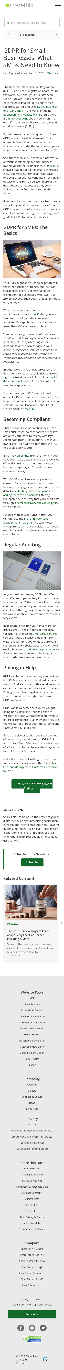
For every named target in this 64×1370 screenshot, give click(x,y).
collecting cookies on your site (34, 491)
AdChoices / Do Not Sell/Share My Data (32, 1130)
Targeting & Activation (32, 1174)
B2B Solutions (32, 1204)
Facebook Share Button (32, 1016)
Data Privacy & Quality (32, 1217)
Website (52, 73)
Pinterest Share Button (32, 1028)
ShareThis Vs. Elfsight (32, 1267)
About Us (32, 1084)
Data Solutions (32, 1168)
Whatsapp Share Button (32, 1022)
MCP (32, 998)
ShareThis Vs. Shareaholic (32, 1273)
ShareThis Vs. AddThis (32, 1254)
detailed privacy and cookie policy (37, 503)
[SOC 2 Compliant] (45, 1359)
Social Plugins (32, 1058)
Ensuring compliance (16, 455)
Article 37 (28, 409)
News (32, 1102)
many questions (18, 118)
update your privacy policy (42, 649)
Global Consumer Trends (32, 1229)
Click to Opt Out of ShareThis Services (32, 1136)
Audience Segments (32, 1192)
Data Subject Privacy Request (32, 1148)
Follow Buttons (32, 1034)
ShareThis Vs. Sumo (32, 1285)
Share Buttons (32, 1004)
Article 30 (34, 314)
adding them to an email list (20, 495)
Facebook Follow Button (32, 1046)
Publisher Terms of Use (32, 1142)
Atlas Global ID (32, 1223)
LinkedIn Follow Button (32, 1052)
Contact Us (32, 1108)
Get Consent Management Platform (34, 786)
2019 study (52, 166)
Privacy (32, 1124)
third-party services (45, 634)
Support (32, 1064)
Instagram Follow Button (32, 1040)
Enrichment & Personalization (32, 1186)
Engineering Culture (32, 1096)
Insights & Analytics (32, 1180)
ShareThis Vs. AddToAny (32, 1260)
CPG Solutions (32, 1211)
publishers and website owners (23, 114)
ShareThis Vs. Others (32, 1248)
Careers (32, 1090)
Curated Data (32, 1198)
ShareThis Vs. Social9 (32, 1279)
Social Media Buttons (32, 1010)
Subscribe (32, 862)
